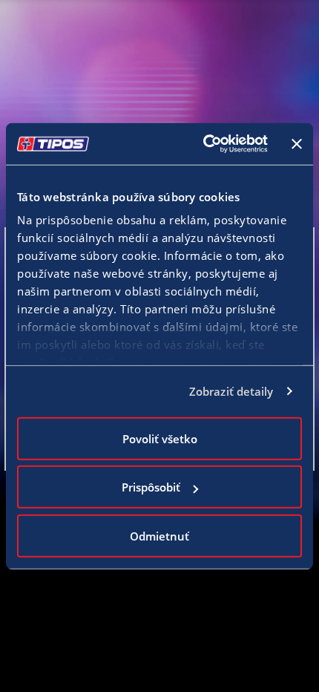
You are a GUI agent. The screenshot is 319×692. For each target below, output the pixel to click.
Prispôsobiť (151, 487)
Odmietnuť (159, 535)
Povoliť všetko (159, 438)
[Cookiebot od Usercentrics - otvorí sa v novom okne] (204, 144)
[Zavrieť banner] (297, 144)
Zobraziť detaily (231, 391)
